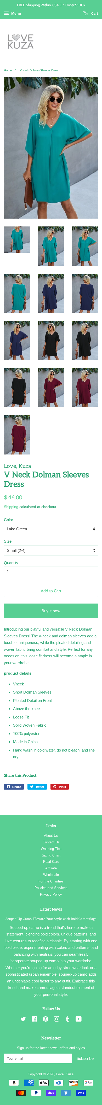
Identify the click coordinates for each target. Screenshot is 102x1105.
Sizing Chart (51, 855)
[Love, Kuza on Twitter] (23, 1020)
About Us (51, 836)
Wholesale (51, 875)
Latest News (51, 909)
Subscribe (85, 1058)
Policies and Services (51, 888)
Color (8, 519)
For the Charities (51, 881)
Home (8, 70)
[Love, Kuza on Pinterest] (45, 1020)
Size (8, 541)
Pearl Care (51, 862)
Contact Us (51, 842)
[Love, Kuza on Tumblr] (67, 1020)
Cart (94, 13)
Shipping (11, 507)
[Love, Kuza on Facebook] (34, 1020)
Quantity (11, 563)
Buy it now (51, 610)
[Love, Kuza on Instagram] (56, 1020)
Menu (15, 13)
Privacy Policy (51, 894)
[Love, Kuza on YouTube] (79, 1020)
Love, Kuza (64, 1074)
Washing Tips (51, 849)
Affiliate (51, 868)
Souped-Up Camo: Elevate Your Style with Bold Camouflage (51, 919)
